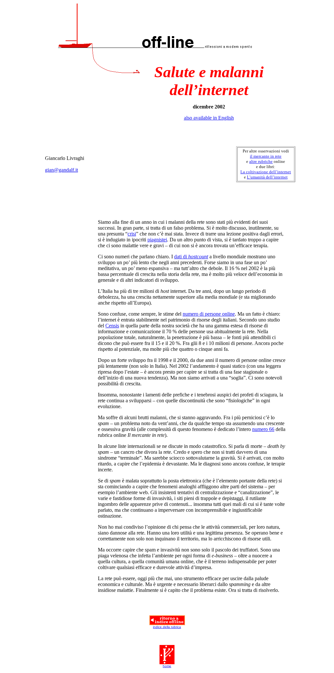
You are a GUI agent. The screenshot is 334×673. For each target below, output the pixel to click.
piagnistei (157, 239)
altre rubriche (261, 161)
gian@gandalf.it (61, 170)
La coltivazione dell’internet (265, 171)
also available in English (209, 118)
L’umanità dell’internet (267, 177)
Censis (112, 325)
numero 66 (263, 429)
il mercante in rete (265, 156)
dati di (191, 256)
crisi (132, 233)
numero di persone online (209, 314)
